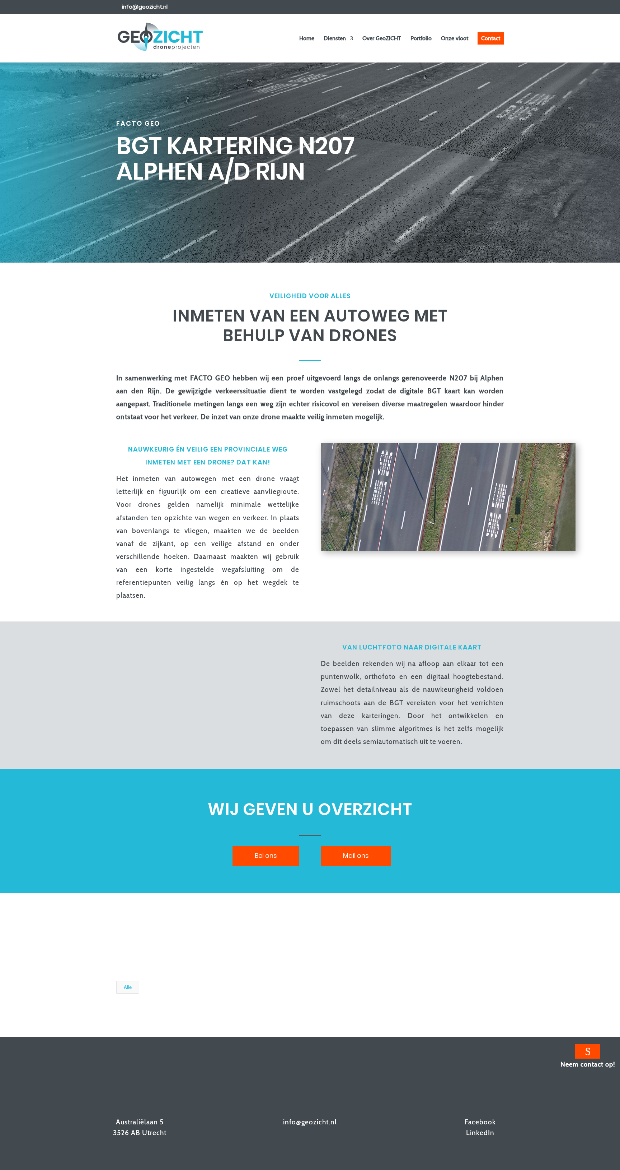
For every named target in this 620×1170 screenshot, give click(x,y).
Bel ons (266, 855)
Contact (490, 38)
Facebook (480, 1122)
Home (306, 39)
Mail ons (356, 855)
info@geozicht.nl (310, 1122)
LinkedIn (480, 1133)
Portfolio (421, 39)
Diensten (335, 39)
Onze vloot (454, 39)
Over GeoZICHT (381, 39)
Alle (128, 987)
